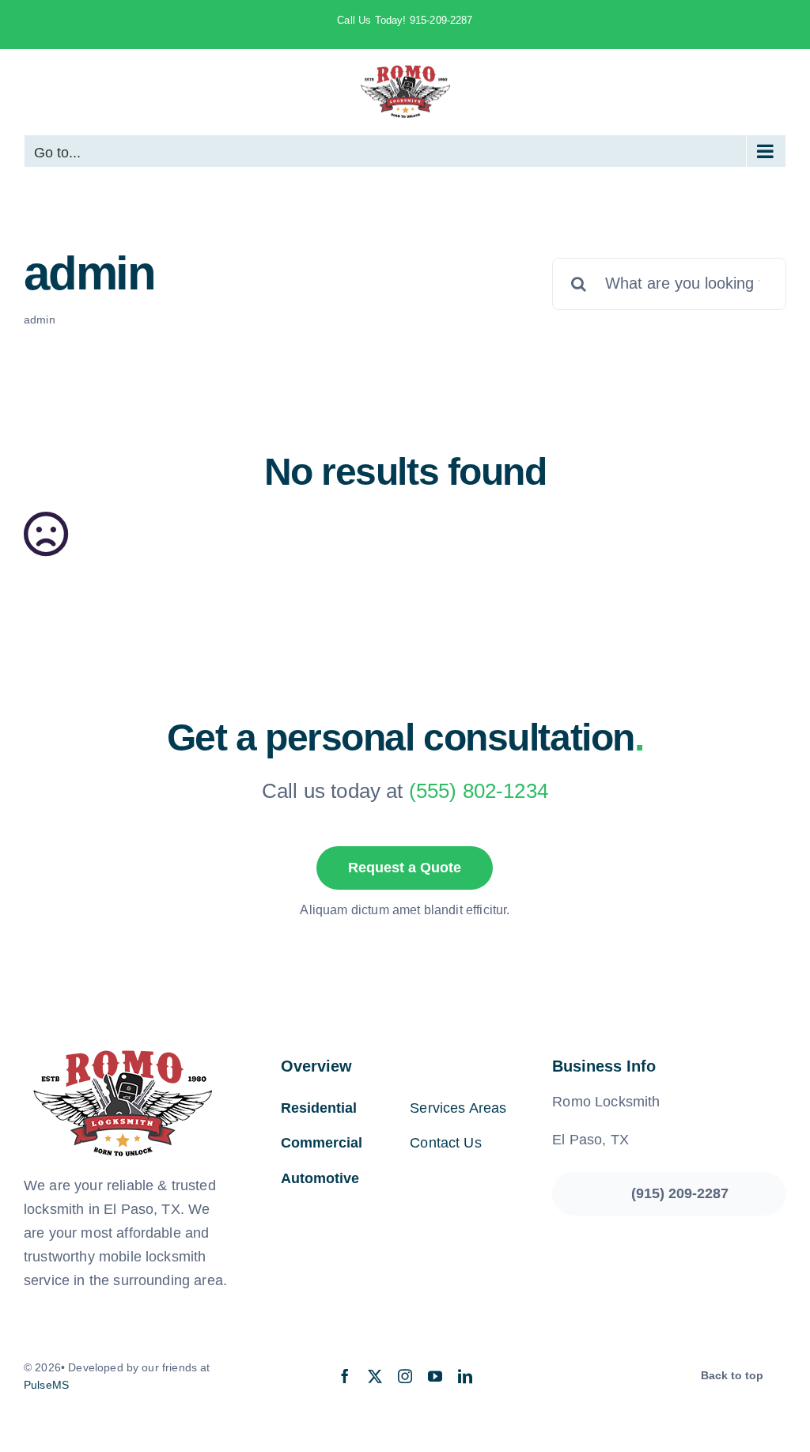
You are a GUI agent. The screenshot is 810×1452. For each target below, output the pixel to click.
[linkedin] (465, 1376)
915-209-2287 (441, 20)
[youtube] (435, 1376)
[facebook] (345, 1376)
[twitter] (375, 1376)
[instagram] (405, 1376)
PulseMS (46, 1384)
